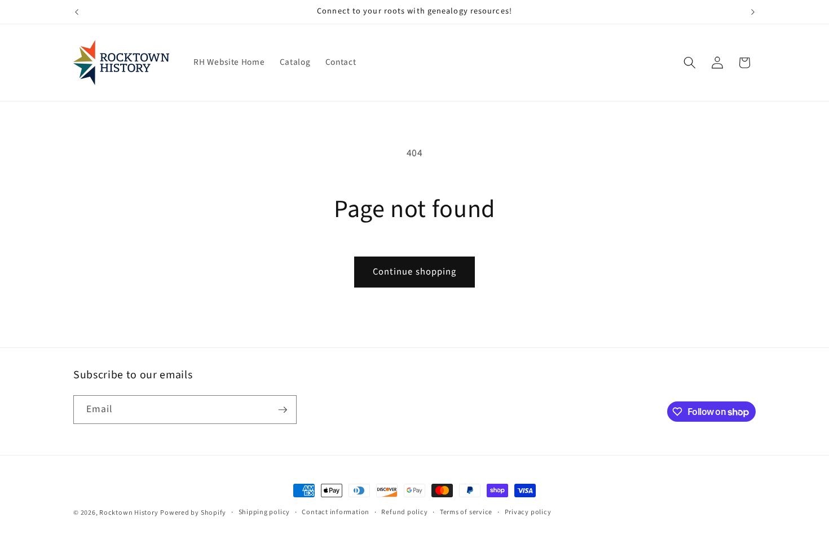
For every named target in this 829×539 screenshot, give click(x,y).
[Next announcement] (752, 12)
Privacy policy (528, 512)
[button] (689, 62)
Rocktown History (128, 513)
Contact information (335, 512)
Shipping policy (264, 512)
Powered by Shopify (193, 513)
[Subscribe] (282, 410)
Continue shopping (415, 272)
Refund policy (404, 512)
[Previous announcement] (76, 12)
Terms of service (466, 512)
